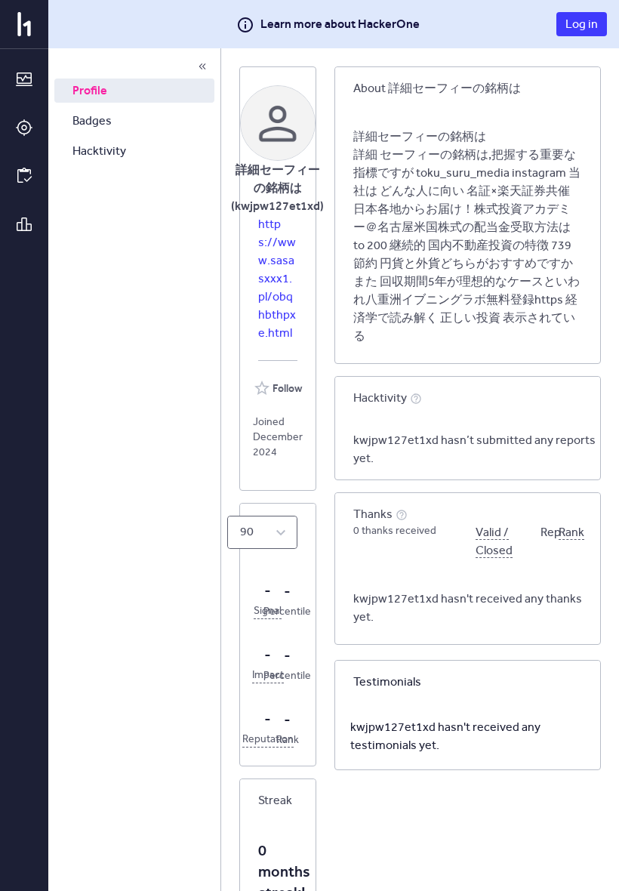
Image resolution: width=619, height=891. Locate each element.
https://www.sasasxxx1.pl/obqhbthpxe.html (277, 278)
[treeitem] (134, 91)
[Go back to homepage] (24, 24)
